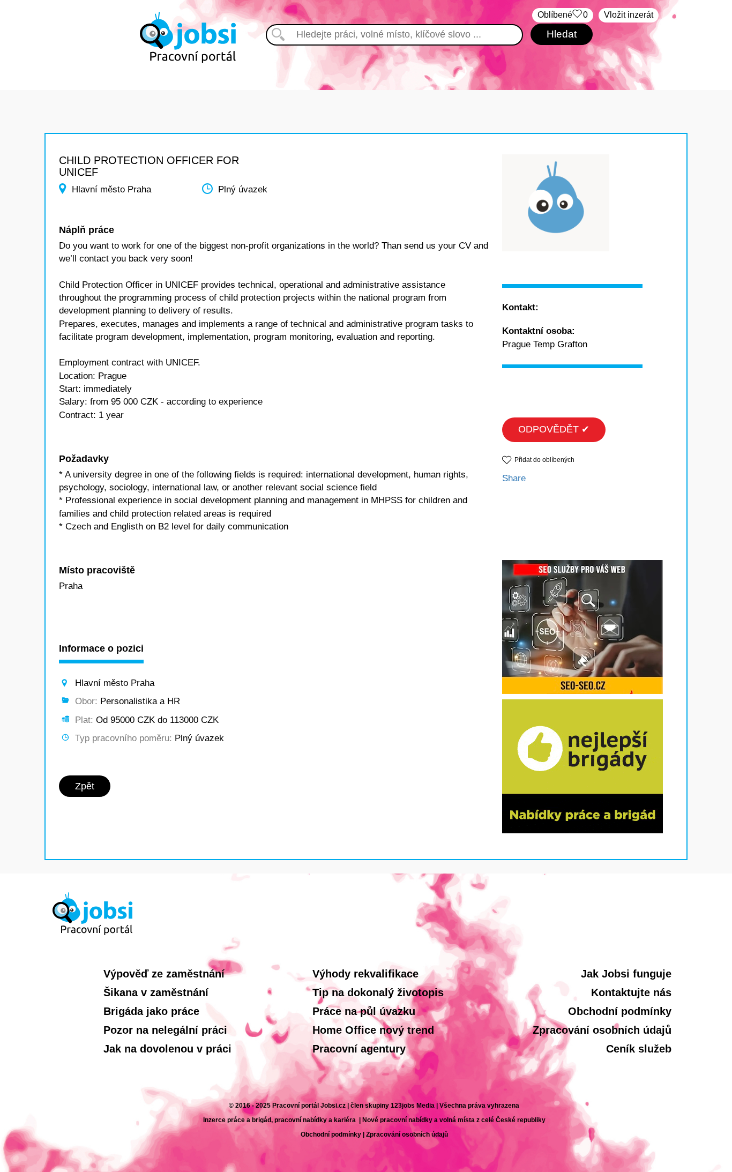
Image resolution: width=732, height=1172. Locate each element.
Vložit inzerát (628, 14)
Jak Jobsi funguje (626, 974)
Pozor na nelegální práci (165, 1030)
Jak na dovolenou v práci (167, 1049)
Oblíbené (562, 14)
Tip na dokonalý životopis (378, 992)
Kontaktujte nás (631, 992)
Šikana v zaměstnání (155, 992)
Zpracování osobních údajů (602, 1030)
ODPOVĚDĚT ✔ (553, 429)
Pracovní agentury (359, 1049)
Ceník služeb (638, 1049)
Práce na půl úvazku (363, 1011)
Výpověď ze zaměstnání (164, 974)
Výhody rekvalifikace (365, 974)
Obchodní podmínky (619, 1011)
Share (514, 478)
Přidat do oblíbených (544, 460)
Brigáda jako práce (151, 1011)
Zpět (84, 786)
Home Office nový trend (373, 1030)
